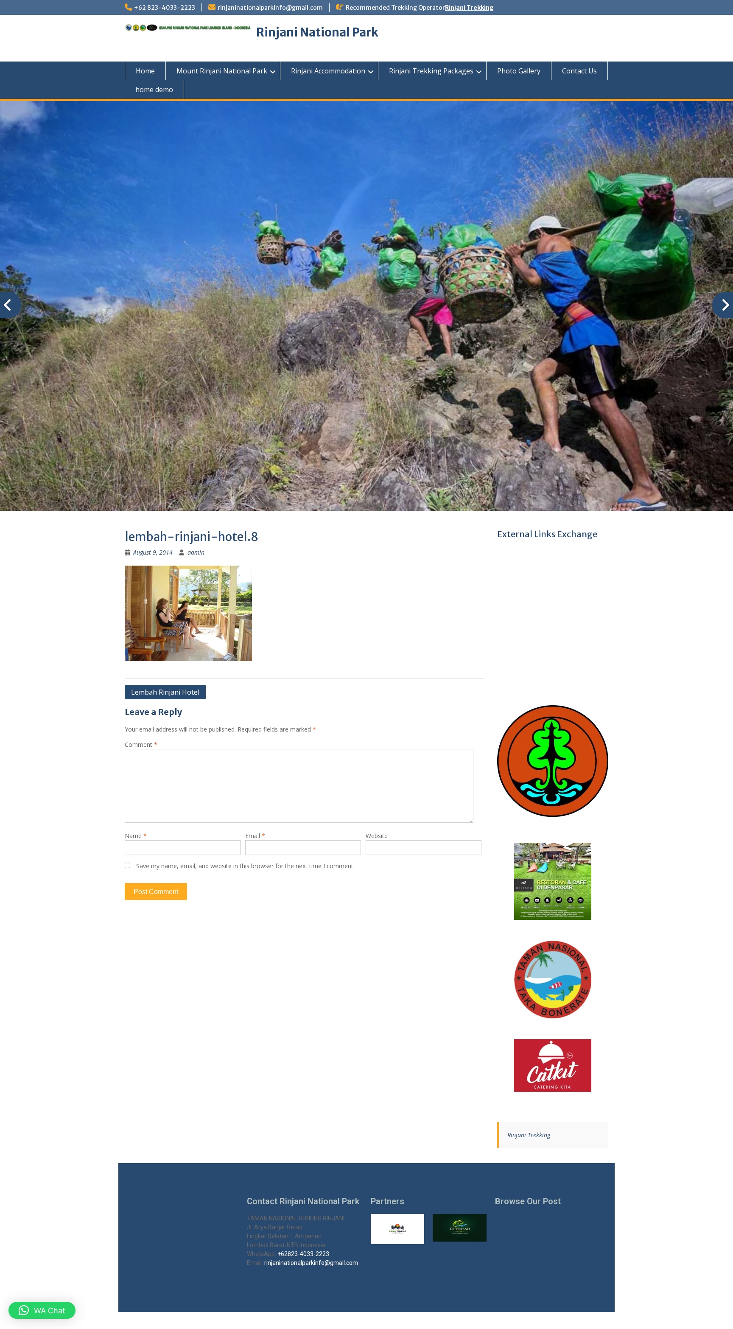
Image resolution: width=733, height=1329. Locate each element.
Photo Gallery (518, 71)
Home (145, 71)
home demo (154, 89)
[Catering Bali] (553, 1065)
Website (377, 836)
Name (136, 836)
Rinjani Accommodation (328, 71)
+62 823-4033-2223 (164, 7)
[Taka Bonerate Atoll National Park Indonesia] (553, 979)
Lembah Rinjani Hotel (165, 692)
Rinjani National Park (317, 32)
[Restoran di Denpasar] (553, 881)
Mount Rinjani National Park (221, 71)
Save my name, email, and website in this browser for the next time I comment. (245, 866)
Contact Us (579, 71)
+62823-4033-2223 (303, 1253)
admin (195, 552)
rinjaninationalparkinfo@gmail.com (270, 7)
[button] (42, 1310)
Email (255, 836)
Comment (141, 744)
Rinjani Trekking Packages (431, 71)
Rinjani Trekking (469, 7)
